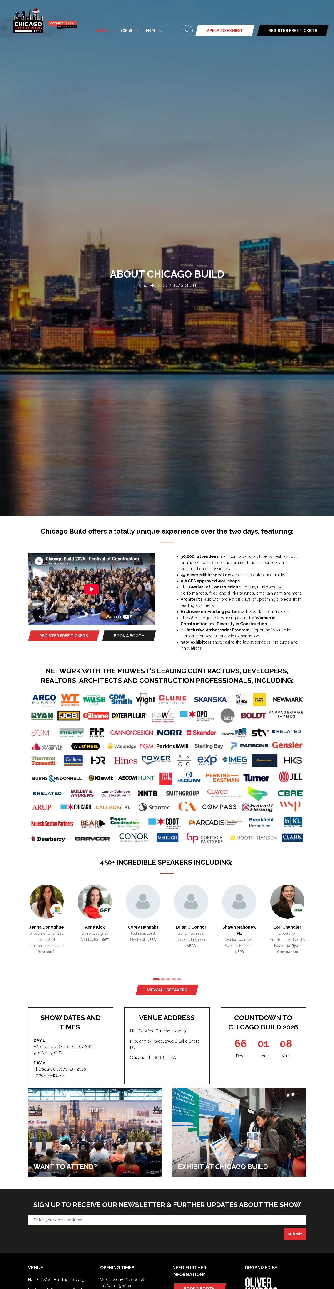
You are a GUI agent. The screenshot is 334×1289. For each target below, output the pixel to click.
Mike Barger (95, 927)
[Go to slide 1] (155, 979)
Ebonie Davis (191, 927)
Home (142, 285)
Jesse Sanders (46, 927)
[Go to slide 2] (161, 979)
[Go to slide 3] (168, 979)
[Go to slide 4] (174, 979)
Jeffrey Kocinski (143, 927)
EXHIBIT (127, 30)
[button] (152, 30)
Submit (295, 1234)
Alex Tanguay (239, 927)
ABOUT (102, 30)
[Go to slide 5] (179, 979)
